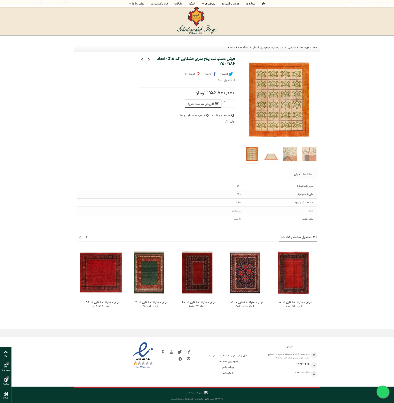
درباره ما (250, 3)
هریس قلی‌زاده (230, 3)
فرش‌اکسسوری (159, 3)
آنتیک (192, 3)
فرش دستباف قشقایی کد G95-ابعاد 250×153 (245, 304)
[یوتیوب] (171, 351)
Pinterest (189, 74)
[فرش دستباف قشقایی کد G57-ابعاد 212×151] (197, 273)
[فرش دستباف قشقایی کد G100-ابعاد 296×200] (293, 273)
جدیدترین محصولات (228, 361)
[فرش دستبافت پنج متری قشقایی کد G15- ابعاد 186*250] (250, 154)
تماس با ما (138, 3)
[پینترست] (162, 351)
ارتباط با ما (228, 373)
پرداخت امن (228, 367)
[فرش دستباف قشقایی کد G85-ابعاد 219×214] (101, 273)
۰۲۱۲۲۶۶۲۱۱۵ (303, 364)
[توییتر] (180, 351)
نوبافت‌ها (210, 3)
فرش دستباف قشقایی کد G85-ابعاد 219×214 (101, 304)
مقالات (178, 3)
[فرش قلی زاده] (197, 20)
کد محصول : (229, 80)
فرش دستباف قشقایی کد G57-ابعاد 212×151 (197, 304)
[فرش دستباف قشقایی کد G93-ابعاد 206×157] (149, 273)
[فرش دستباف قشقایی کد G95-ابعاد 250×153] (245, 273)
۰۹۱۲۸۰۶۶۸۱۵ (302, 372)
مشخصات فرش (303, 174)
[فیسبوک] (188, 351)
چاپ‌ (232, 122)
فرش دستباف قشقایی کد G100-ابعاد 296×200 (293, 304)
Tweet (224, 74)
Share (208, 74)
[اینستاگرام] (188, 358)
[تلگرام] (180, 358)
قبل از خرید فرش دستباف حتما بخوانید (228, 356)
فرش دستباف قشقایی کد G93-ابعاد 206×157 (149, 304)
